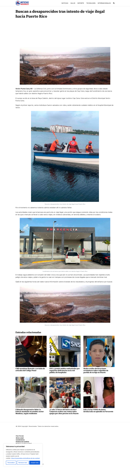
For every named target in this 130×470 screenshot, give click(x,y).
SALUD (72, 3)
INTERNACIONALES (104, 3)
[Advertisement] (65, 33)
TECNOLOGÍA (91, 3)
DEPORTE (80, 3)
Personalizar (11, 462)
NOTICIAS (65, 3)
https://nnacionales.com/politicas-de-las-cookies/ (25, 458)
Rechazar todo (22, 462)
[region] (23, 455)
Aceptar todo (34, 462)
